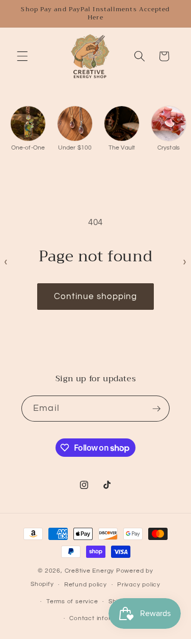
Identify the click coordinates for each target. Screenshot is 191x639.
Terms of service (72, 601)
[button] (22, 56)
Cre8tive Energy (90, 571)
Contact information (100, 618)
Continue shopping (96, 296)
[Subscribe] (156, 409)
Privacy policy (138, 584)
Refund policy (85, 584)
